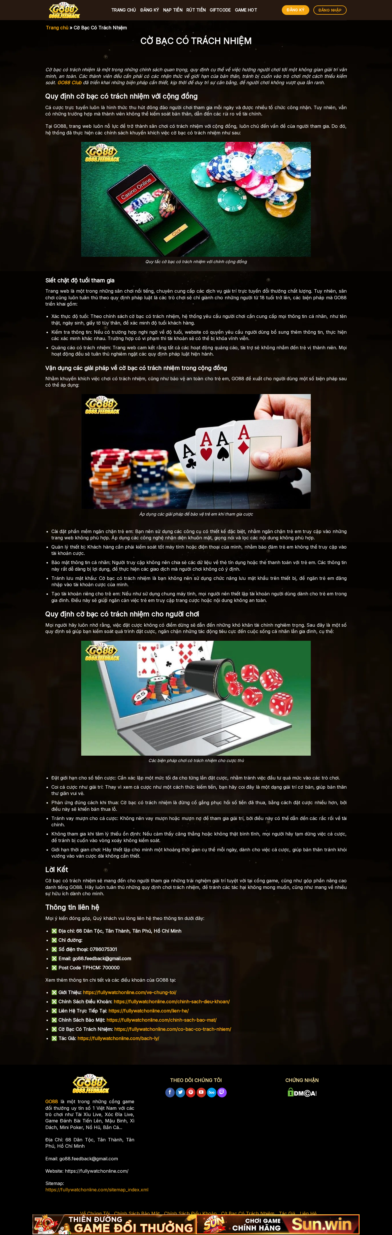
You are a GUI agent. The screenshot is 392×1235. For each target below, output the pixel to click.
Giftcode (220, 9)
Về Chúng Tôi (95, 1213)
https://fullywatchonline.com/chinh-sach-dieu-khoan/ (172, 1001)
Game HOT (246, 9)
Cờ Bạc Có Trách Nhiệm (247, 1213)
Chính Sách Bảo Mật (137, 1213)
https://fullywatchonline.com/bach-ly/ (118, 1038)
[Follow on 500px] (211, 1092)
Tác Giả (287, 1213)
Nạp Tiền (173, 9)
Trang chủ (57, 27)
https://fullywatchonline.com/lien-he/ (148, 1011)
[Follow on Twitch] (222, 1092)
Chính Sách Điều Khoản (190, 1213)
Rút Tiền (196, 9)
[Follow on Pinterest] (190, 1092)
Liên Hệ (308, 1213)
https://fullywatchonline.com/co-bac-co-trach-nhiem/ (172, 1029)
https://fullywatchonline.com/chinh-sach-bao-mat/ (161, 1020)
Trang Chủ (123, 9)
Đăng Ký (149, 9)
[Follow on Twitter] (180, 1092)
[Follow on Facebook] (170, 1092)
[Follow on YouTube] (201, 1092)
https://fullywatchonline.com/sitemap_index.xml (96, 1189)
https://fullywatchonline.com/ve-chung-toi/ (129, 992)
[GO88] (74, 10)
